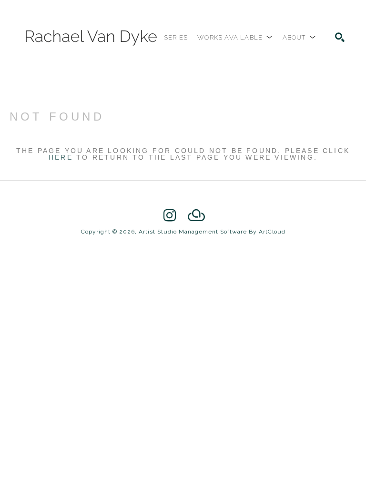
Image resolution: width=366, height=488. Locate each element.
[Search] (340, 37)
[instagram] (169, 215)
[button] (235, 37)
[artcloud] (196, 215)
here (61, 157)
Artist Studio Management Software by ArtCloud (212, 231)
